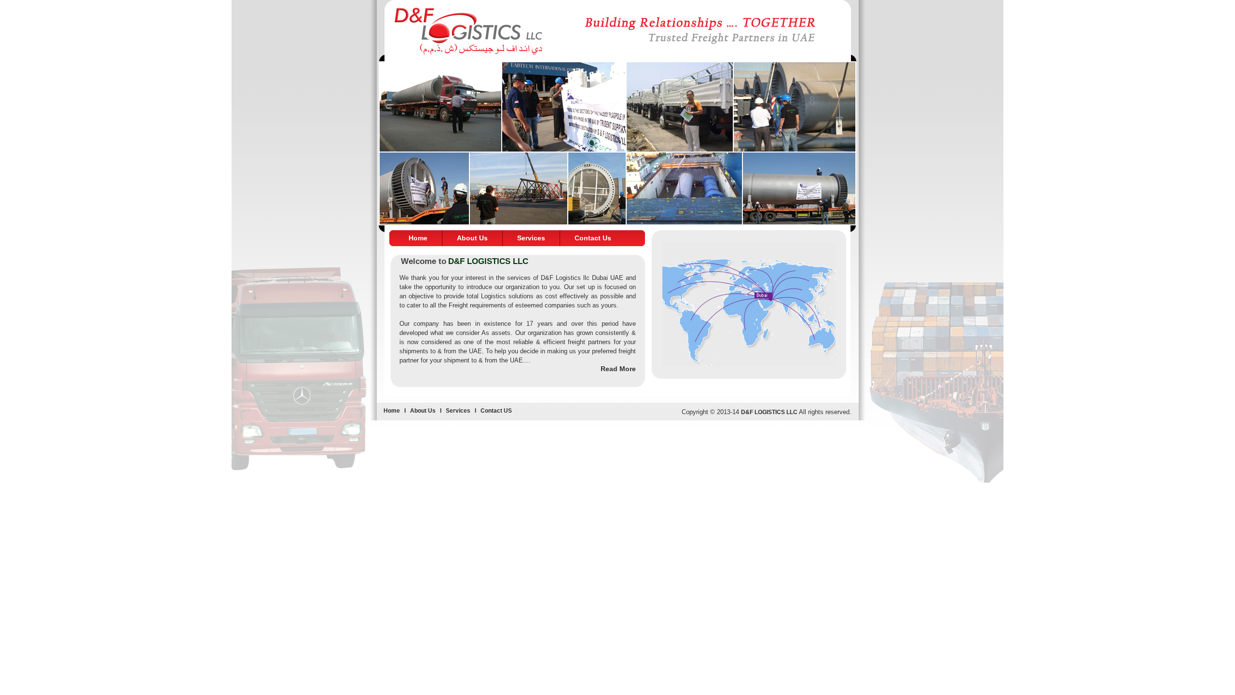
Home (418, 238)
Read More (618, 369)
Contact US (496, 410)
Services (531, 238)
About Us (472, 238)
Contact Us (593, 238)
